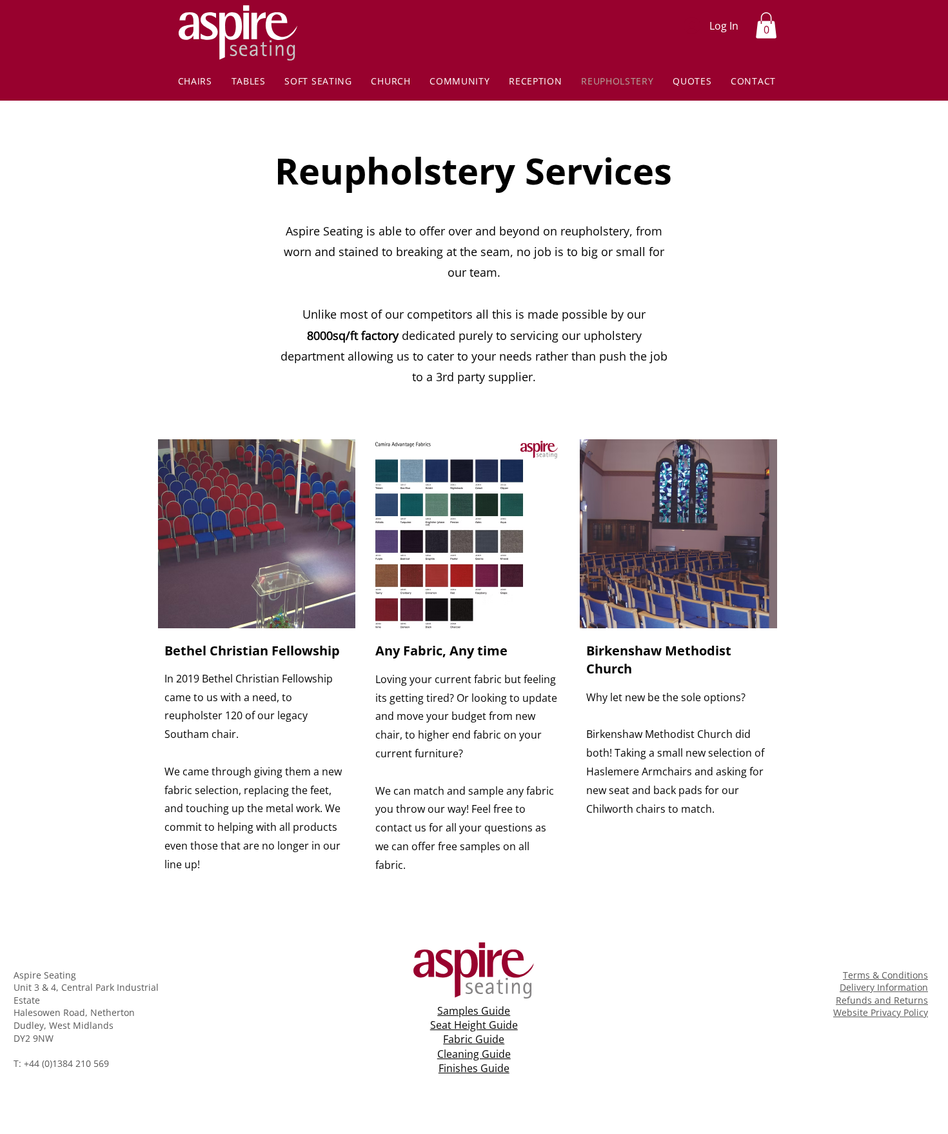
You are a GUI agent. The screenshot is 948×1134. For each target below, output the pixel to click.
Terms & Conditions (885, 975)
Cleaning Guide (474, 1054)
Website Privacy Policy (880, 1012)
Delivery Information (884, 987)
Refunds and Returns (882, 1000)
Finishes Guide (474, 1068)
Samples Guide (473, 1011)
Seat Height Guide (474, 1025)
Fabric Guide (473, 1039)
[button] (766, 25)
